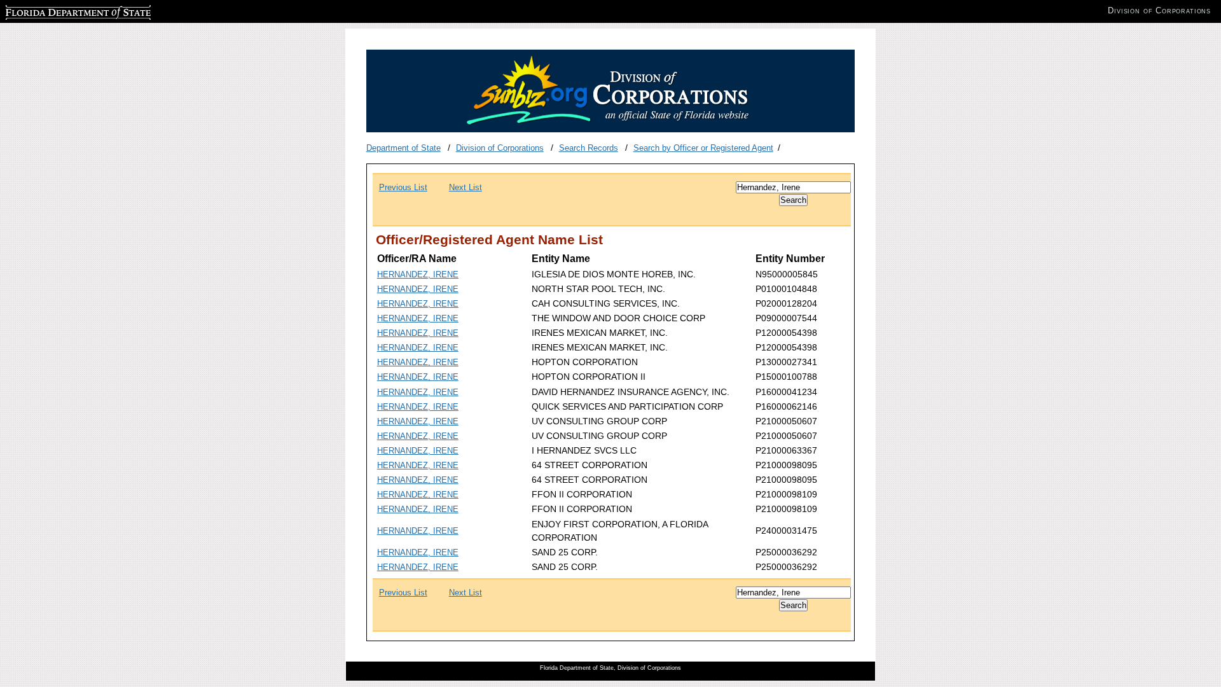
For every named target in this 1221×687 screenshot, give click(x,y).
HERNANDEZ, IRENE (418, 274)
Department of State (403, 148)
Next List (465, 187)
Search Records (588, 148)
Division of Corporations (500, 148)
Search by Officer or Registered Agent (703, 148)
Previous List (403, 187)
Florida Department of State (56, 10)
